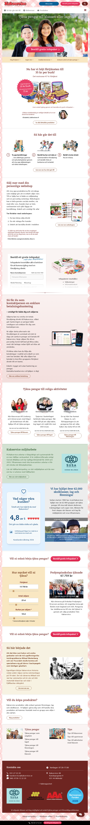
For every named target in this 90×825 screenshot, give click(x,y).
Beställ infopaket (52, 823)
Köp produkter (14, 718)
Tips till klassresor (75, 733)
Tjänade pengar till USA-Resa (65, 596)
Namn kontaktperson (26, 273)
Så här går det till (13, 10)
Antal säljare (23, 596)
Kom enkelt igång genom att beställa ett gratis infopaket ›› (53, 107)
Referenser (30, 10)
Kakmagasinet (46, 784)
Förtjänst (23, 582)
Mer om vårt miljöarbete (17, 477)
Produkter (44, 10)
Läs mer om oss (23, 688)
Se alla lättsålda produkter (45, 123)
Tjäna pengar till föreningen (70, 436)
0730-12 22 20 (20, 778)
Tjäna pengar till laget (45, 435)
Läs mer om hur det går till (45, 170)
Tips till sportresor (75, 736)
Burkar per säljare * (24, 609)
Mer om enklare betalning (18, 376)
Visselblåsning (61, 816)
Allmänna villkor (46, 816)
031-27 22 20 (15, 773)
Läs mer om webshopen (66, 225)
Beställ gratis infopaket (70, 4)
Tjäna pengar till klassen (19, 432)
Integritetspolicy (30, 816)
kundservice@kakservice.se (21, 775)
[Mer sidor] (85, 10)
